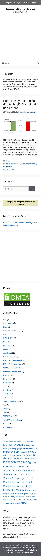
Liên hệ (33, 3)
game (21, 444)
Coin (5, 334)
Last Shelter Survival (11, 368)
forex (26, 164)
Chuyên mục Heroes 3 (12, 331)
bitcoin (8, 164)
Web (5, 424)
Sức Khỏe (7, 390)
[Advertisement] (20, 36)
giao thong (12, 448)
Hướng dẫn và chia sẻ (20, 9)
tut (15, 499)
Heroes (23, 452)
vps (23, 499)
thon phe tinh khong (25, 496)
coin (22, 164)
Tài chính (7, 394)
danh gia (12, 445)
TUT (5, 412)
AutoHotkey (8, 323)
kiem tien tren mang (17, 462)
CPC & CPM (8, 338)
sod (9, 496)
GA (16, 445)
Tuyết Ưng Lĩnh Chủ (11, 420)
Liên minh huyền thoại (12, 372)
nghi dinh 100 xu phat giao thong (13, 493)
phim (26, 493)
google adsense (23, 448)
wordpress (10, 503)
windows (35, 499)
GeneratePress (29, 552)
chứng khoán (15, 164)
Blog (5, 327)
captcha (16, 441)
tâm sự (18, 499)
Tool (5, 405)
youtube (22, 503)
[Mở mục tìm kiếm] (38, 63)
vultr (27, 499)
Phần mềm (7, 379)
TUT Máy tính (8, 416)
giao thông (7, 353)
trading (9, 167)
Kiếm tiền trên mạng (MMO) (14, 360)
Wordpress (7, 427)
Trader (8, 161)
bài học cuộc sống (8, 441)
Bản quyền (17, 3)
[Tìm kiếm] (32, 188)
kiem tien (33, 458)
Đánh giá (6, 342)
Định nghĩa (7, 345)
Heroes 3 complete (10, 455)
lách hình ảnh (31, 490)
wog (4, 503)
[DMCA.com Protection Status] (17, 306)
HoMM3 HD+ (21, 455)
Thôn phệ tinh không (11, 401)
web (31, 499)
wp (15, 503)
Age (4, 319)
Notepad (6, 375)
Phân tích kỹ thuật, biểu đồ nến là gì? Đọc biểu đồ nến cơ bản (20, 104)
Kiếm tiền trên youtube (12, 364)
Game (5, 349)
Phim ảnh (7, 383)
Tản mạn (6, 398)
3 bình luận (10, 170)
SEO (5, 386)
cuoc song (25, 441)
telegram (14, 496)
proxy (31, 493)
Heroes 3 (31, 452)
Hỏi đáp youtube (10, 357)
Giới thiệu (26, 3)
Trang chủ (8, 3)
